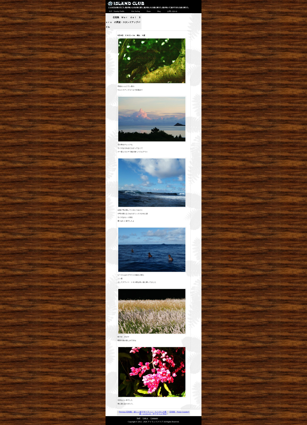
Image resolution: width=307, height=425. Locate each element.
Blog (159, 11)
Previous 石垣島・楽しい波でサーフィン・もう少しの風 (142, 412)
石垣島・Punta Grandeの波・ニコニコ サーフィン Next (164, 413)
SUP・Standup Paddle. (117, 11)
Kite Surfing (135, 11)
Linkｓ (145, 418)
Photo (149, 11)
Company (154, 418)
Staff (138, 418)
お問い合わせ (172, 11)
